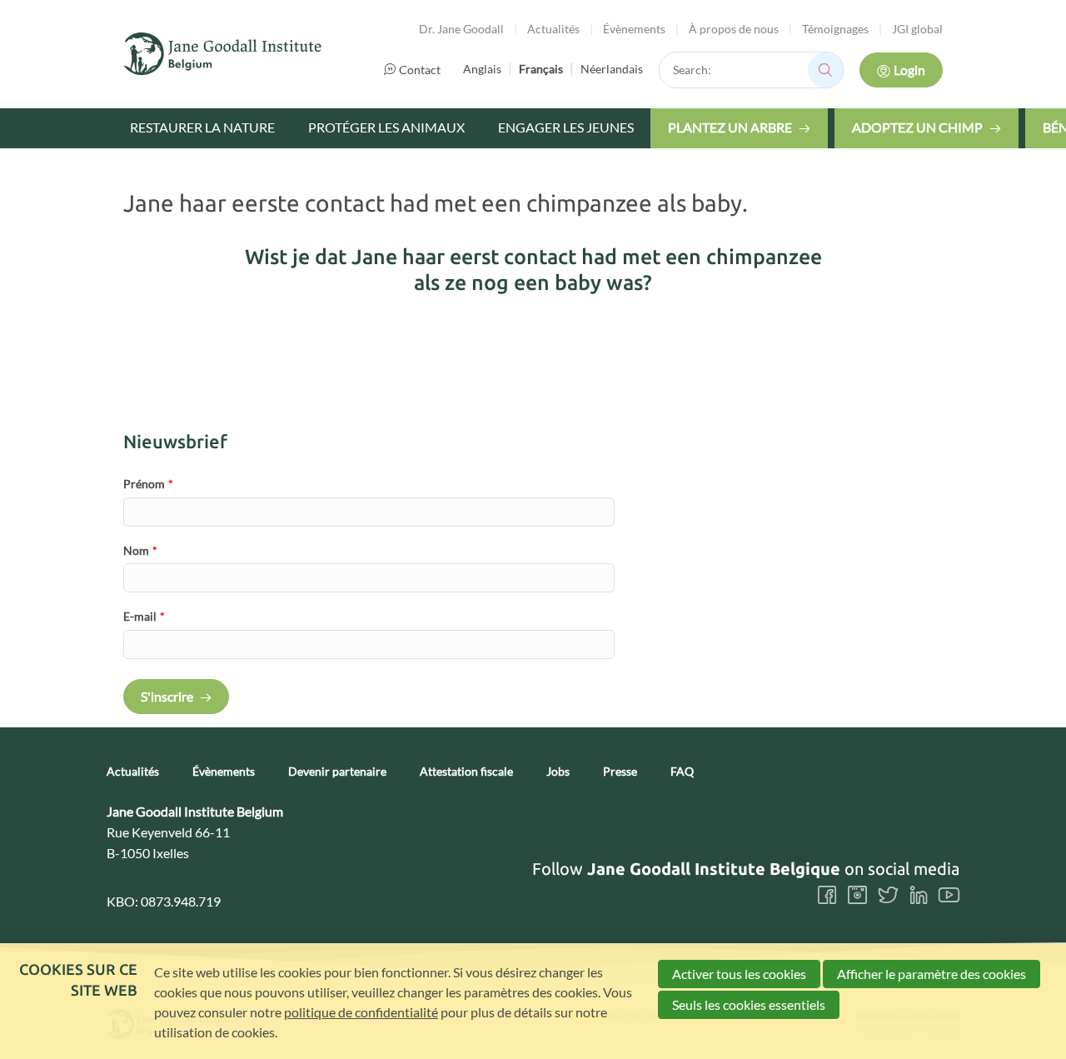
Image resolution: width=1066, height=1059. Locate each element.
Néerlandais (611, 69)
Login (909, 69)
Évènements (634, 29)
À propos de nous (734, 29)
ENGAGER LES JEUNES (566, 127)
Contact (420, 69)
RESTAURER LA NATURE (202, 127)
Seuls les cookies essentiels (748, 1004)
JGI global (917, 29)
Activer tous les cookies (739, 974)
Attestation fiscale (466, 771)
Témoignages (835, 29)
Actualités (553, 29)
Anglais (482, 69)
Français (541, 69)
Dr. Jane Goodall (461, 29)
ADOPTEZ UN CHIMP (917, 127)
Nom (140, 550)
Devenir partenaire (337, 771)
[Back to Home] (223, 54)
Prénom (148, 484)
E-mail (144, 616)
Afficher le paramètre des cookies (931, 974)
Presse (620, 771)
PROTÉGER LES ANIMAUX (386, 127)
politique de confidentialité (361, 1012)
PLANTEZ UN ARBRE (730, 127)
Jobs (558, 771)
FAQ (682, 771)
